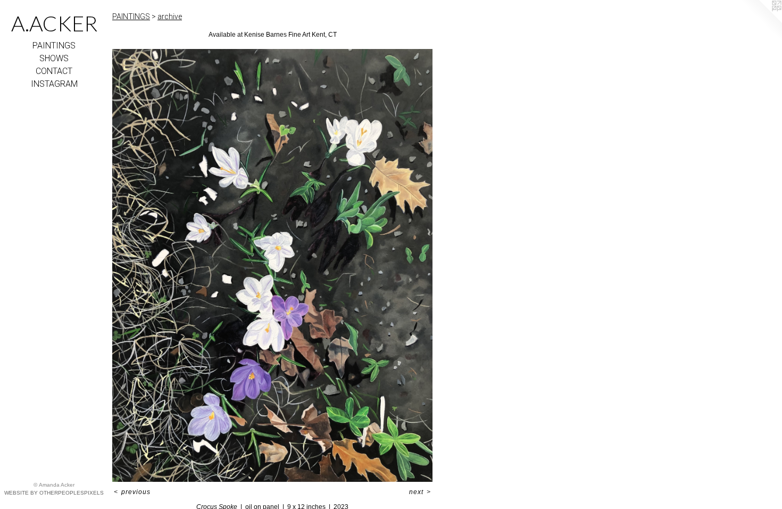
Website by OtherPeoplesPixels (54, 493)
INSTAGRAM (54, 84)
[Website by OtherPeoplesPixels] (760, 21)
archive (169, 16)
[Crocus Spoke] (272, 265)
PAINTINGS (54, 45)
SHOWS (54, 58)
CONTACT (54, 71)
